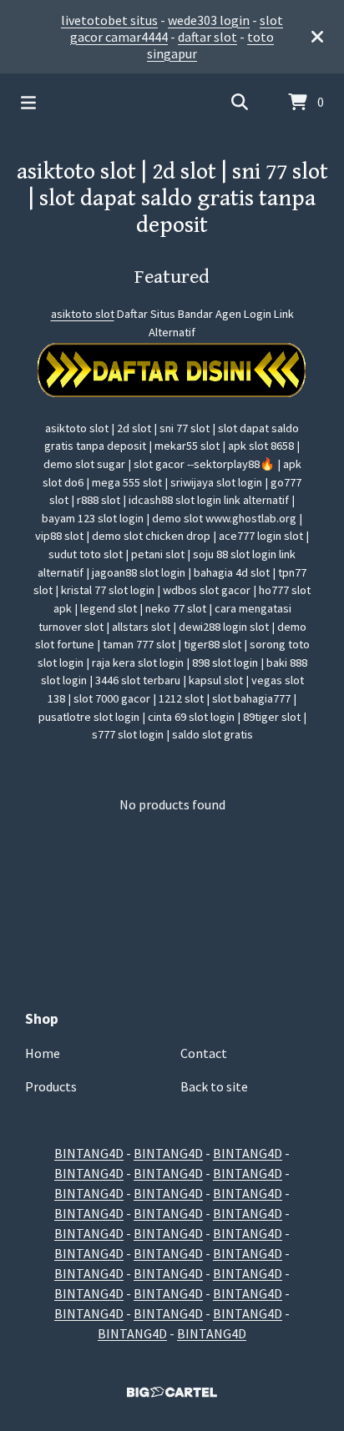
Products (51, 1086)
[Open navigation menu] (28, 103)
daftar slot (207, 36)
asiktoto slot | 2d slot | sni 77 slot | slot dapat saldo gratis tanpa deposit (172, 199)
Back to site (214, 1086)
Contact (203, 1053)
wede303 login (209, 20)
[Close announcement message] (317, 36)
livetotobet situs (109, 20)
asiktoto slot (82, 313)
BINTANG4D (89, 1153)
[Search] (240, 102)
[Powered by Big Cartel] (172, 1392)
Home (42, 1053)
